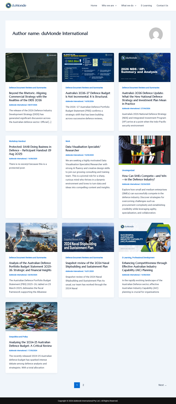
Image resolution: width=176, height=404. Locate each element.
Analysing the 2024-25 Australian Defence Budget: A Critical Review (30, 344)
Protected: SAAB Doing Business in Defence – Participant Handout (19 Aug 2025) (30, 150)
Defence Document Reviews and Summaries (27, 88)
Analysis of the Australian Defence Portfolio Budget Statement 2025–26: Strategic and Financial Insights (30, 266)
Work (68, 141)
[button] (115, 5)
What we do (127, 5)
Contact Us (162, 5)
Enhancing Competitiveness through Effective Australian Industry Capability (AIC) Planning (144, 266)
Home (94, 5)
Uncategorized (128, 170)
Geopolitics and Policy (18, 337)
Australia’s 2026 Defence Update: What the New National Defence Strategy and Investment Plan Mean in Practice (144, 98)
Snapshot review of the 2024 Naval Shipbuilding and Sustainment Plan (87, 264)
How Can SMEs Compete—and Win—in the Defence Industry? (144, 177)
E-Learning (146, 5)
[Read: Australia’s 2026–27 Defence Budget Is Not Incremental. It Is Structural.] (88, 67)
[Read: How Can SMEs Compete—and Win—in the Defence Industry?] (144, 150)
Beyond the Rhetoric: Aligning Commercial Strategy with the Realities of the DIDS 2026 (28, 96)
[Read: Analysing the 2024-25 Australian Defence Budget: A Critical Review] (31, 316)
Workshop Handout (17, 141)
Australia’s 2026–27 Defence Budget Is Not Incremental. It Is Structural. (88, 94)
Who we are (108, 5)
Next (163, 385)
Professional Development (143, 257)
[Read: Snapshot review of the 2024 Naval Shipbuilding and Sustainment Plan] (88, 237)
